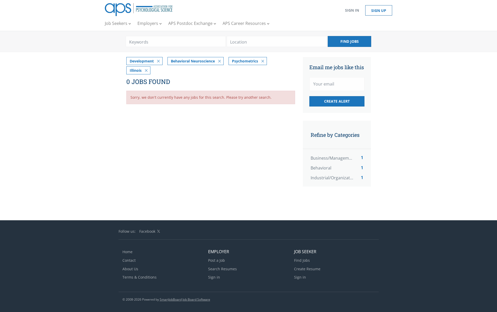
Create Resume (307, 268)
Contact (129, 260)
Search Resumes (222, 268)
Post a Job (216, 260)
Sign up (378, 10)
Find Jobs (349, 41)
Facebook (147, 231)
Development (142, 61)
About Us (130, 268)
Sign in (352, 10)
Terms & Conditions (139, 277)
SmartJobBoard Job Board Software (185, 299)
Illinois (136, 70)
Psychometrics (245, 61)
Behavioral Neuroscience (193, 61)
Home (127, 251)
